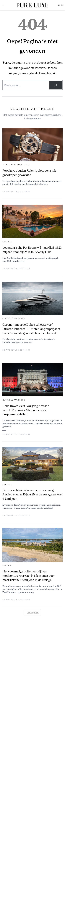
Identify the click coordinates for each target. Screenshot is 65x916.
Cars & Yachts (14, 319)
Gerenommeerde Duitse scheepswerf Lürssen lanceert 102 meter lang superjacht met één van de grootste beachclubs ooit (31, 328)
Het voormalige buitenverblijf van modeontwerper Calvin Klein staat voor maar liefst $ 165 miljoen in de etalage (28, 575)
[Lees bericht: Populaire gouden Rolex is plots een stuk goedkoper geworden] (32, 144)
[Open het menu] (2, 5)
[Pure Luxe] (32, 5)
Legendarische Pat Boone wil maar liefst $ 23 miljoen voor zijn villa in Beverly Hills (32, 249)
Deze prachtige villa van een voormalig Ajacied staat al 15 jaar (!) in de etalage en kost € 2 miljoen (32, 494)
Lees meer (33, 612)
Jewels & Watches (16, 165)
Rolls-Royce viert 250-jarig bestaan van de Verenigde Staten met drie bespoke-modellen (25, 410)
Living (7, 242)
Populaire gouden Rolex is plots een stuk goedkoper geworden (29, 172)
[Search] (55, 85)
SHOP (61, 5)
